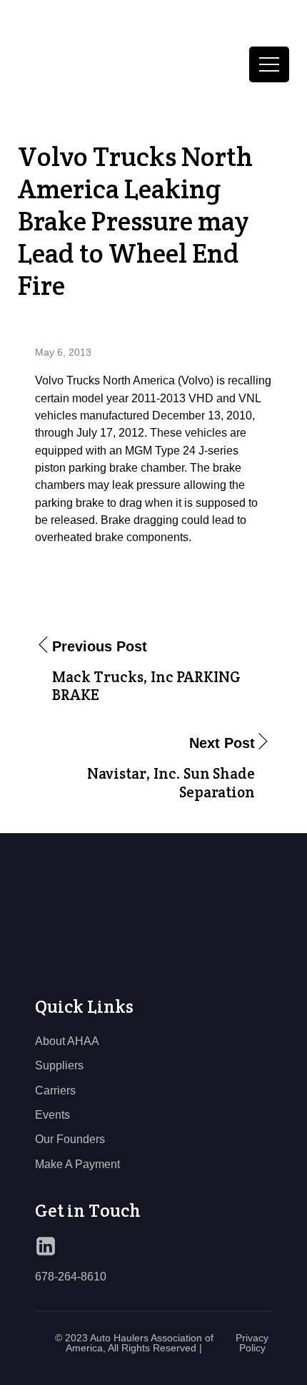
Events (52, 1114)
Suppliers (59, 1065)
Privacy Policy (252, 1343)
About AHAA (67, 1040)
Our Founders (70, 1138)
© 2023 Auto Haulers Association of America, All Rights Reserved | (134, 1343)
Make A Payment (77, 1163)
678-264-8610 (70, 1276)
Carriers (55, 1090)
